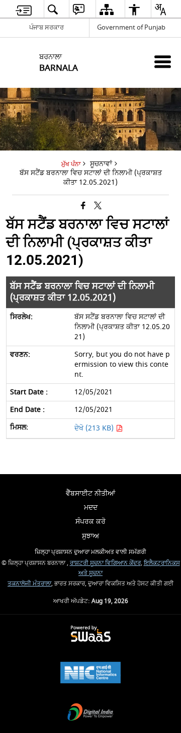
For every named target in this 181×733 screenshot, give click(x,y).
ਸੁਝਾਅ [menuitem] (90, 536)
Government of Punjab (131, 27)
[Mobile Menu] (162, 61)
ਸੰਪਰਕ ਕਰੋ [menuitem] (90, 521)
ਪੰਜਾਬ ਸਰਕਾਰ (46, 27)
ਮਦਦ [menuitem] (91, 507)
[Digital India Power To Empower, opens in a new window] (90, 713)
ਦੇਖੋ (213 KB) (95, 428)
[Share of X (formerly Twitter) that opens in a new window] (98, 206)
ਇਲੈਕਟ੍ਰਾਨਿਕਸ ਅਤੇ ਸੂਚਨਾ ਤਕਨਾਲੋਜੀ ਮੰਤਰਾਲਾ (94, 573)
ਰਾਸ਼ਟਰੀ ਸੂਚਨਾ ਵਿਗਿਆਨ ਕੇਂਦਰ (105, 563)
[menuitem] (23, 9)
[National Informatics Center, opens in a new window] (90, 673)
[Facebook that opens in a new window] (83, 206)
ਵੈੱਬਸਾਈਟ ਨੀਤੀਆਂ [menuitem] (90, 493)
